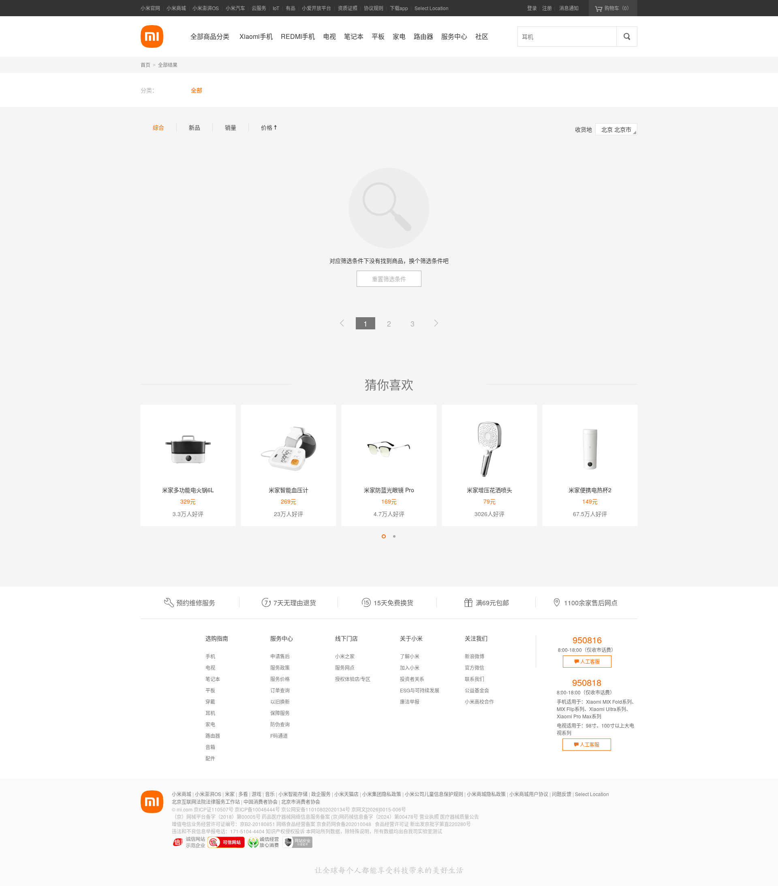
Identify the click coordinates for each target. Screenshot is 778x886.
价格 (270, 127)
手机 (210, 656)
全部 (196, 90)
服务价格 (280, 678)
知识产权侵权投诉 (285, 831)
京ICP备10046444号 (257, 809)
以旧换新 (280, 701)
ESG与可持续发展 (419, 690)
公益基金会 (477, 690)
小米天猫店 (346, 793)
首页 (145, 64)
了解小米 (409, 656)
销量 (230, 127)
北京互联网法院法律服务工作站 (206, 801)
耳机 (210, 712)
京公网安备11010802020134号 (315, 809)
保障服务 (280, 712)
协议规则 (373, 7)
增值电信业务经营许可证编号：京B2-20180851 (223, 823)
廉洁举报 (409, 701)
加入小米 (409, 667)
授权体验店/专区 (352, 678)
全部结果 (167, 64)
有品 (290, 7)
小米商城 (176, 7)
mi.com (184, 809)
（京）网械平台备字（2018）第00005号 (216, 816)
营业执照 (429, 816)
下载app (399, 10)
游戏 (256, 793)
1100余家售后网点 (591, 602)
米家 (230, 793)
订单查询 (280, 690)
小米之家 (345, 656)
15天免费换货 (393, 602)
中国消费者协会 (261, 801)
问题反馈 (561, 793)
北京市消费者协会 (300, 801)
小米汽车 (235, 7)
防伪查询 (280, 724)
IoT (276, 7)
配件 (210, 758)
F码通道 (279, 735)
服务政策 (280, 667)
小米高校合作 (479, 701)
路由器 (212, 735)
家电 (210, 724)
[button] (384, 536)
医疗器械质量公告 (459, 816)
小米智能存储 (293, 793)
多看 (243, 793)
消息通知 (569, 7)
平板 (210, 690)
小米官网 (150, 7)
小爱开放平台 (316, 7)
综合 (158, 127)
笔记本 (212, 678)
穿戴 (210, 701)
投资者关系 (412, 678)
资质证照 (347, 7)
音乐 (270, 793)
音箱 (210, 746)
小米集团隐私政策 (381, 793)
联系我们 (474, 678)
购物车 (618, 7)
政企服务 (321, 793)
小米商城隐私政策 (486, 793)
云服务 (259, 7)
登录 (532, 7)
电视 (210, 667)
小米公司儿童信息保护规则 (434, 793)
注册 (547, 7)
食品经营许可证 (392, 823)
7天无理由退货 (295, 602)
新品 (194, 127)
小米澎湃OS (205, 7)
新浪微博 (474, 656)
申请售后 (280, 656)
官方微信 (474, 667)
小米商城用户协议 (528, 793)
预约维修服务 (195, 602)
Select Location (432, 7)
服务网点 (345, 667)
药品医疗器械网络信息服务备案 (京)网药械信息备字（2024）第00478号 (340, 816)
